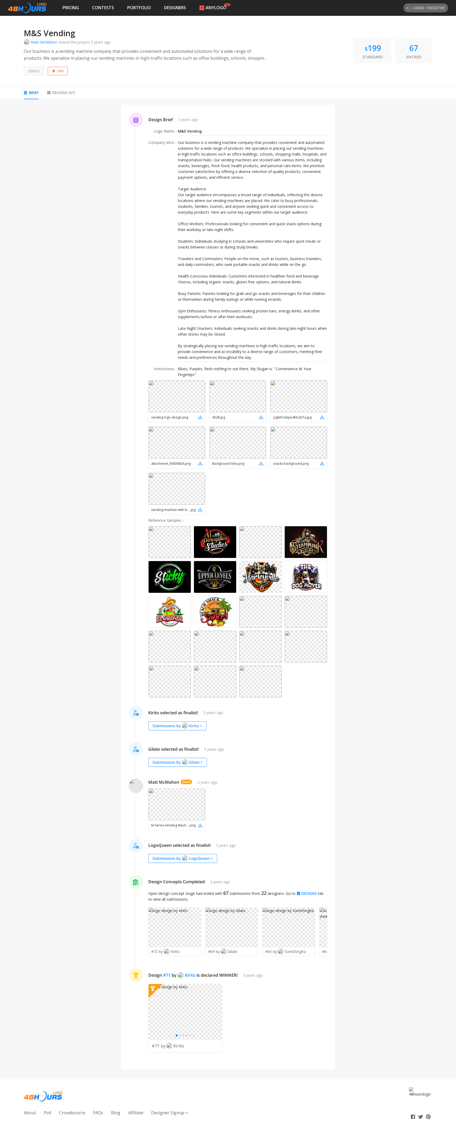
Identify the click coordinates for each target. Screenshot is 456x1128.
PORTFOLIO (139, 8)
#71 (166, 975)
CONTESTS (103, 8)
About (30, 1113)
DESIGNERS (175, 8)
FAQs (98, 1113)
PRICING (71, 8)
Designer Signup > (169, 1113)
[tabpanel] (228, 587)
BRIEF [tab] (34, 92)
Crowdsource (72, 1113)
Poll (47, 1113)
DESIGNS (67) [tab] (63, 92)
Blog (115, 1113)
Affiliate (135, 1113)
